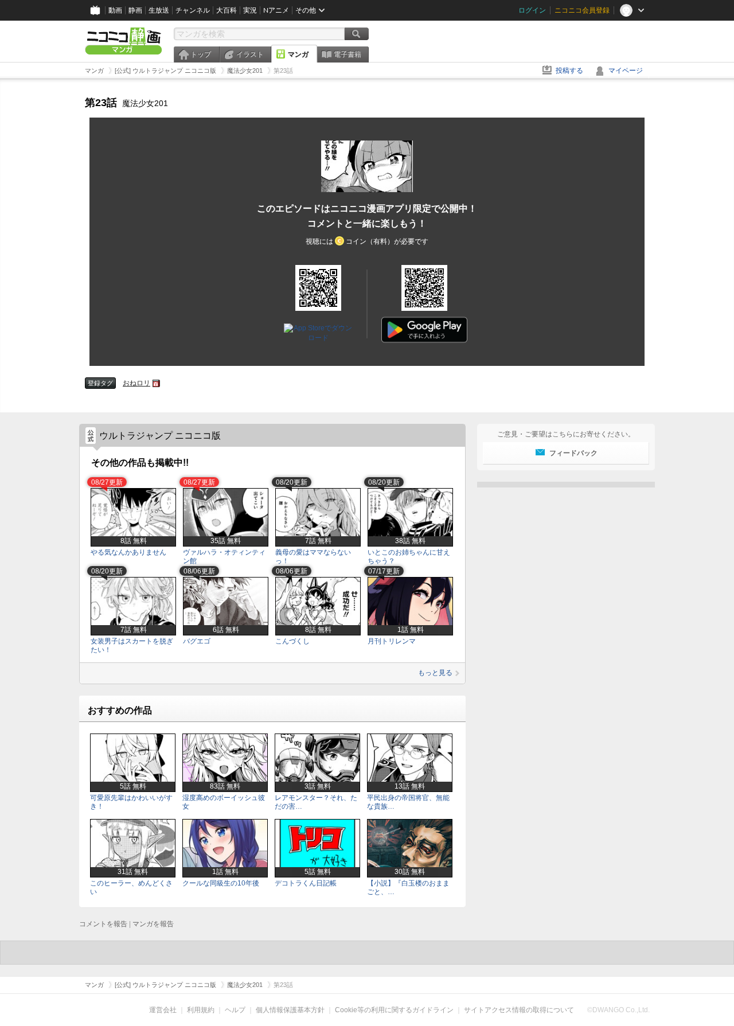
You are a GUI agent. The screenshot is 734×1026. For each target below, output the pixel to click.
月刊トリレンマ (392, 641)
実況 (250, 10)
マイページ (625, 71)
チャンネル (192, 10)
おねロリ (136, 383)
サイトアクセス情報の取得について (519, 1010)
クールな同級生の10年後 (220, 883)
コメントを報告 (103, 924)
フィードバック (573, 453)
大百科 (226, 10)
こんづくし (292, 641)
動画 (115, 10)
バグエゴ (196, 641)
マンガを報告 (153, 924)
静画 (135, 10)
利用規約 (200, 1010)
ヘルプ (235, 1010)
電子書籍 (347, 54)
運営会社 (163, 1010)
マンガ (298, 54)
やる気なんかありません (128, 552)
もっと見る (435, 673)
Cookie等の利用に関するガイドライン (394, 1010)
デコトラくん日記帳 (306, 883)
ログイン (532, 10)
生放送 (159, 10)
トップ (200, 54)
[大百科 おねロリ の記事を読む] (156, 383)
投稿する (569, 71)
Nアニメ (276, 10)
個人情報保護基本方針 (290, 1010)
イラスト (250, 54)
